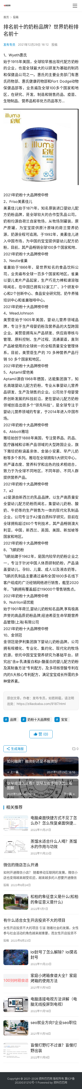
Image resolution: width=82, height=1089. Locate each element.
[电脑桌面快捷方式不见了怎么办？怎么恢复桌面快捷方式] (15, 823)
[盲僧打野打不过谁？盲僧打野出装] (15, 1050)
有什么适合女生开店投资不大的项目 (34, 920)
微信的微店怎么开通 (20, 865)
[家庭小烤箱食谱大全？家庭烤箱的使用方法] (15, 981)
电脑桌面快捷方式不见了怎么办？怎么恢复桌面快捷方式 (54, 821)
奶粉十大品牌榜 (39, 719)
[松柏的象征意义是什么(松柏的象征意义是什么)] (15, 902)
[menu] (75, 6)
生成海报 (17, 749)
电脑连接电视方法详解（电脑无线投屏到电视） (54, 1002)
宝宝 (64, 719)
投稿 (54, 44)
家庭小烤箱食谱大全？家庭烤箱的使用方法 (54, 978)
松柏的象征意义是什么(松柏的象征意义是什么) (54, 899)
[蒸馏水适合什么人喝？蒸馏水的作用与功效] (15, 846)
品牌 (13, 719)
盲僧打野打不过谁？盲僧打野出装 (54, 1048)
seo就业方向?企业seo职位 (54, 1022)
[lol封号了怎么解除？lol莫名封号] (15, 957)
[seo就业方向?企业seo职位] (15, 1028)
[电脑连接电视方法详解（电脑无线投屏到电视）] (15, 1004)
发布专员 (9, 44)
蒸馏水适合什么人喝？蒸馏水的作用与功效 (54, 844)
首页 (6, 17)
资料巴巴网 (60, 1082)
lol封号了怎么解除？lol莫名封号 (54, 955)
